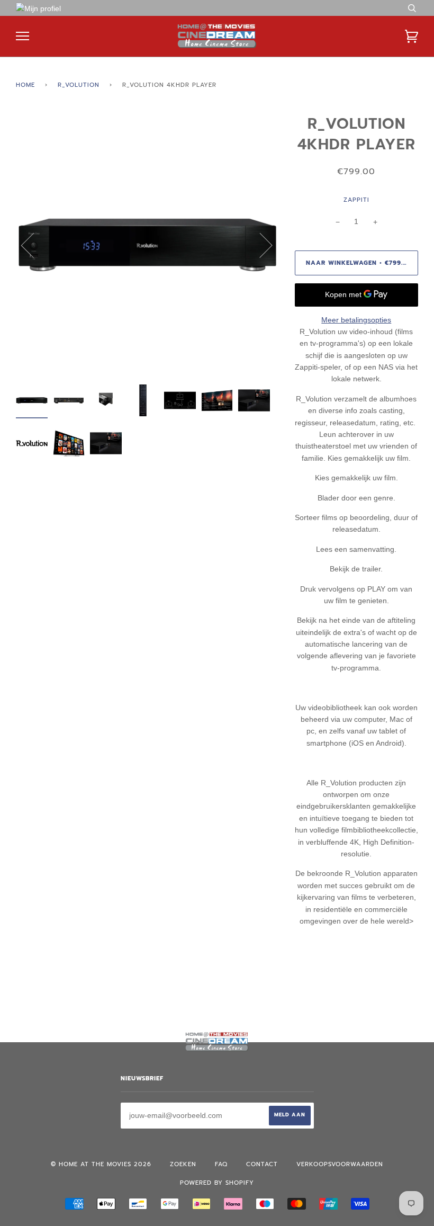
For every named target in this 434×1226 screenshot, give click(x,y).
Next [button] (259, 244)
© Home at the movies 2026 (101, 1164)
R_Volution (79, 85)
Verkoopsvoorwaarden (339, 1164)
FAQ (221, 1164)
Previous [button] (34, 244)
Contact (262, 1164)
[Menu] (22, 36)
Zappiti (356, 199)
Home (25, 85)
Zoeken (183, 1164)
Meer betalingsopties (356, 320)
